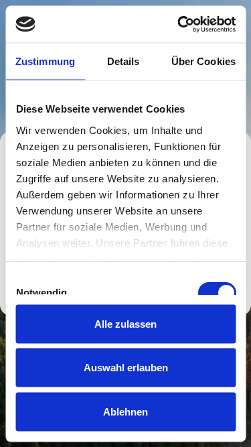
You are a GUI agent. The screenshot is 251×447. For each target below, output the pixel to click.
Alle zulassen (125, 323)
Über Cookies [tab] (203, 61)
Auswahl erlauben (126, 367)
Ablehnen (125, 411)
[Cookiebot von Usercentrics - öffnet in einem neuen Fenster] (179, 24)
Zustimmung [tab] (45, 61)
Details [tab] (123, 61)
